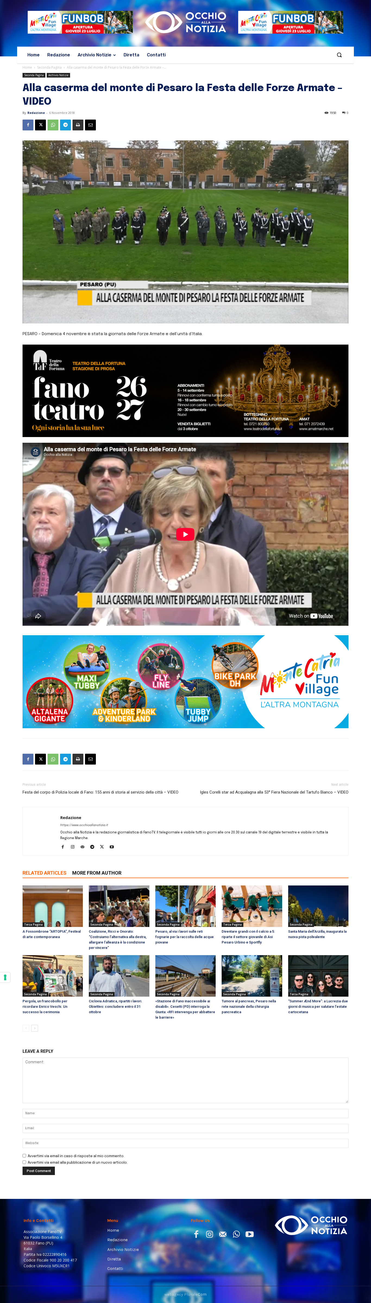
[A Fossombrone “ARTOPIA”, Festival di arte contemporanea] (53, 906)
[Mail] (84, 847)
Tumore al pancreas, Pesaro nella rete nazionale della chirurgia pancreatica (249, 1006)
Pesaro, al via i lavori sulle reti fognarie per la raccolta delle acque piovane (184, 936)
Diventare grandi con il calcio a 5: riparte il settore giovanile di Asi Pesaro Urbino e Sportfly (248, 936)
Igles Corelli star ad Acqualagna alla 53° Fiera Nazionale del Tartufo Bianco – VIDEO (274, 792)
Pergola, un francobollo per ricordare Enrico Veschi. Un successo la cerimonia (45, 1006)
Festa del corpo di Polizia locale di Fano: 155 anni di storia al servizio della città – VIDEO (100, 792)
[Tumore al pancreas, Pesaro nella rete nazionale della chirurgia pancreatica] (252, 976)
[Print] (78, 125)
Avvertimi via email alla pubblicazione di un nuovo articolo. (78, 1162)
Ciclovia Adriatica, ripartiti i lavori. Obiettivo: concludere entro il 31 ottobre (115, 1006)
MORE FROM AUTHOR (96, 873)
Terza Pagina (33, 924)
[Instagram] (74, 847)
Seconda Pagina (49, 67)
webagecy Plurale (185, 1294)
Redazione (36, 113)
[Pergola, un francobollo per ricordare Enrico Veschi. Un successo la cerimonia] (53, 976)
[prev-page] (26, 1028)
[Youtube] (113, 847)
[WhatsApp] (53, 125)
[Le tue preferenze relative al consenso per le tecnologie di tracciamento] (5, 977)
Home (27, 67)
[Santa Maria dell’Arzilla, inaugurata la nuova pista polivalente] (318, 906)
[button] (339, 55)
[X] (40, 125)
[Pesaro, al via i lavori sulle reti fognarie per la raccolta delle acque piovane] (185, 906)
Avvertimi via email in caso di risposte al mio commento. (76, 1156)
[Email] (90, 125)
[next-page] (34, 1028)
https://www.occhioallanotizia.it (84, 825)
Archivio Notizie (58, 75)
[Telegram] (65, 125)
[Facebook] (28, 125)
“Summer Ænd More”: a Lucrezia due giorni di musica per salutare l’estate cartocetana (318, 1006)
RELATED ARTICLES (45, 873)
